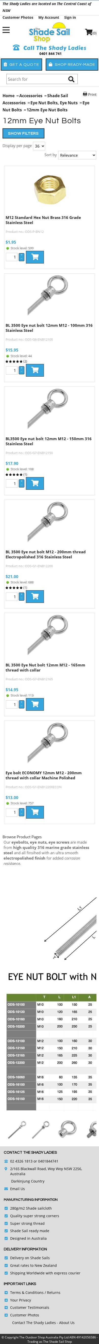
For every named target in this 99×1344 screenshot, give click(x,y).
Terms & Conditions (27, 1292)
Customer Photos (18, 17)
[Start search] (71, 79)
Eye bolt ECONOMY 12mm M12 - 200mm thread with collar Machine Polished (44, 775)
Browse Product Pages (22, 836)
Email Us (17, 1188)
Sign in (70, 17)
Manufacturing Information (31, 1200)
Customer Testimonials (29, 1307)
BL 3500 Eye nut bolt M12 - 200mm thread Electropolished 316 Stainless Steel (46, 554)
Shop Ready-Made (74, 65)
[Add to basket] (35, 257)
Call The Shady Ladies (54, 48)
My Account (48, 17)
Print (92, 94)
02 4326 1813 (21, 1161)
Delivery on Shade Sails (30, 1257)
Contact (19, 1322)
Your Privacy (20, 1300)
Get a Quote (23, 65)
